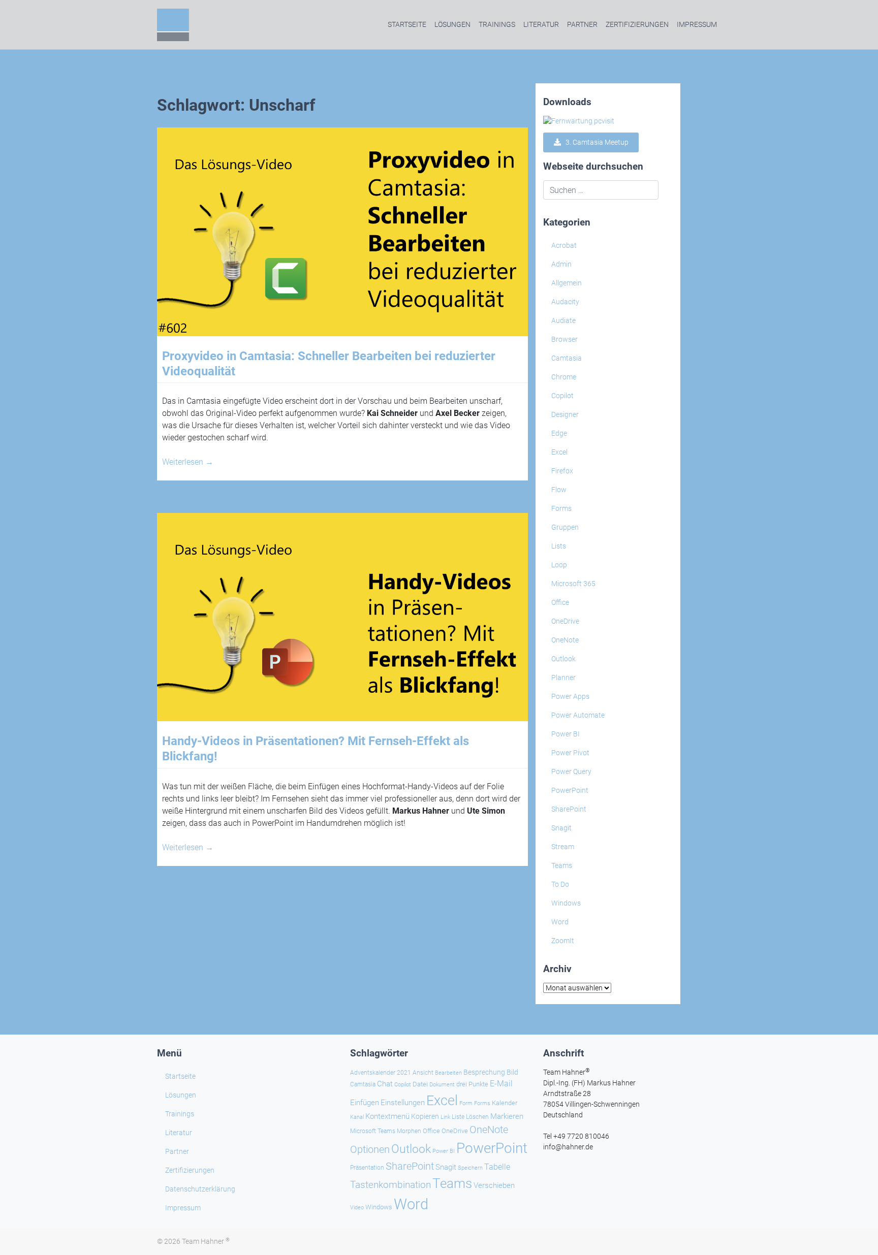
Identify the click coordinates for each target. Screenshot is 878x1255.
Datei (420, 1084)
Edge (559, 433)
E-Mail (501, 1083)
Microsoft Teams (372, 1131)
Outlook (563, 659)
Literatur (541, 24)
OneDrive (565, 621)
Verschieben (494, 1185)
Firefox (562, 471)
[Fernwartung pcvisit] (578, 121)
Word (560, 922)
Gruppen (565, 527)
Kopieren (425, 1116)
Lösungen (452, 24)
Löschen (477, 1116)
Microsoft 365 (573, 584)
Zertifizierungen (637, 24)
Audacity (565, 302)
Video (357, 1207)
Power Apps (570, 696)
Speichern (470, 1168)
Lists (558, 546)
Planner (563, 677)
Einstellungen (403, 1102)
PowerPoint (569, 790)
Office (560, 602)
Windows (566, 903)
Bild (512, 1072)
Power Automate (578, 715)
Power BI (565, 734)
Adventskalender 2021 (380, 1072)
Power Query (571, 771)
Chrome (563, 377)
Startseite (407, 24)
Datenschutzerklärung (200, 1189)
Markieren (506, 1116)
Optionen (370, 1149)
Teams (561, 865)
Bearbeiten (448, 1073)
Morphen (409, 1131)
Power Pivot (570, 753)
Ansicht (423, 1072)
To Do (560, 884)
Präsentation (367, 1167)
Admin (561, 264)
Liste (458, 1116)
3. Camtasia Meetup (595, 142)
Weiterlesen (187, 462)
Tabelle (497, 1167)
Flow (559, 490)
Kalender (504, 1103)
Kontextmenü (387, 1116)
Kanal (357, 1116)
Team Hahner (206, 1241)
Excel (559, 452)
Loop (559, 565)
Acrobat (564, 245)
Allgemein (566, 283)
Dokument (442, 1084)
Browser (564, 339)
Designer (565, 414)
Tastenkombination (390, 1184)
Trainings (497, 24)
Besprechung (484, 1072)
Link (445, 1116)
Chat (385, 1083)
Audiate (563, 320)
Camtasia (566, 358)
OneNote (565, 640)
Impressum (697, 24)
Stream (562, 847)
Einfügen (364, 1102)
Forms (561, 508)
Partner (582, 24)
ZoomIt (562, 941)
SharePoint (568, 809)
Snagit (561, 828)
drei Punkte (472, 1084)
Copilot (562, 396)
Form (466, 1103)
